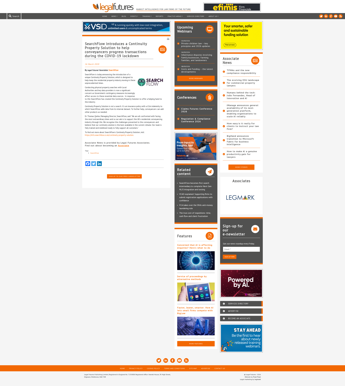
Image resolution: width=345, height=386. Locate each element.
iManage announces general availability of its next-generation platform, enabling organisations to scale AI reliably (242, 111)
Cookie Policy (153, 368)
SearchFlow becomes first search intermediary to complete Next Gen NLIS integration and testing (195, 186)
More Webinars (196, 78)
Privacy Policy (136, 368)
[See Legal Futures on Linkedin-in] (326, 16)
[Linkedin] (99, 163)
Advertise (205, 368)
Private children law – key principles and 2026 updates (195, 44)
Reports (159, 16)
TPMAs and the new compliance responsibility (241, 71)
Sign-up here (230, 257)
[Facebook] (87, 163)
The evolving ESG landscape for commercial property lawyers (243, 83)
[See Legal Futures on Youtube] (336, 16)
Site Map (193, 368)
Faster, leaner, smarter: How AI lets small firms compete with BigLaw (195, 310)
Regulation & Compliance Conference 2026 (196, 120)
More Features (196, 344)
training (146, 16)
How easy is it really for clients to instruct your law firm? (243, 126)
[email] (241, 249)
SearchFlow (113, 70)
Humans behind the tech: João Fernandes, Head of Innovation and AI (241, 95)
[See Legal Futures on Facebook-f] (331, 16)
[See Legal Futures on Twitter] (321, 16)
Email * (228, 249)
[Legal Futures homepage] (114, 7)
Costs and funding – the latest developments (197, 70)
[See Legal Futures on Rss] (341, 16)
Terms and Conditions (174, 368)
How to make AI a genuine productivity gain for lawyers (242, 154)
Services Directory (195, 16)
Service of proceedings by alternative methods (192, 278)
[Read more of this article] (196, 260)
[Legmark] (241, 197)
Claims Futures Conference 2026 (196, 110)
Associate (123, 145)
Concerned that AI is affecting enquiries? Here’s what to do (194, 246)
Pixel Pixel (257, 377)
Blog (124, 16)
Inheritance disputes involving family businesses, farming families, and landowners (196, 57)
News (113, 16)
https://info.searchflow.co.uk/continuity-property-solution (109, 135)
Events (133, 16)
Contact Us (219, 368)
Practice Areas (174, 16)
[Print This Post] (168, 38)
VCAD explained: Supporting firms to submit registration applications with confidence (196, 197)
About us (213, 16)
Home (104, 16)
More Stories (241, 167)
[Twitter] (93, 163)
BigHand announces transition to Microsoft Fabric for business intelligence (240, 140)
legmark (258, 379)
